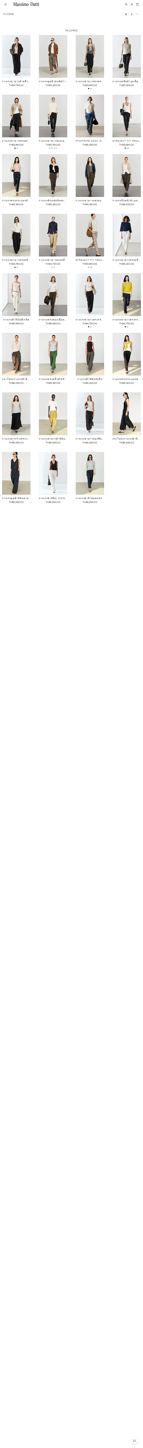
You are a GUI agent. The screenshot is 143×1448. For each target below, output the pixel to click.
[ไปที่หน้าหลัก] (26, 4)
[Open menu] (5, 4)
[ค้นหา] (126, 4)
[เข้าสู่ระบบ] (132, 4)
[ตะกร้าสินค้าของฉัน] (137, 4)
